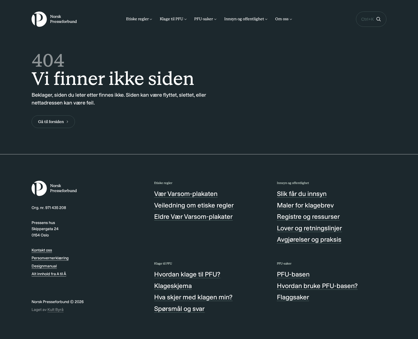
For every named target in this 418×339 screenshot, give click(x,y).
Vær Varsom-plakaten (185, 194)
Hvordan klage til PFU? (187, 274)
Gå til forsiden (51, 121)
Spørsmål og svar (179, 309)
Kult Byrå (55, 309)
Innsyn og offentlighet (244, 19)
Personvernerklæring (50, 258)
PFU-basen (293, 274)
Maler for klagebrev (305, 205)
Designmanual (44, 266)
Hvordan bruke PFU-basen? (317, 286)
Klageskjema (173, 286)
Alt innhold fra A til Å (49, 274)
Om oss (281, 19)
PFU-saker (203, 19)
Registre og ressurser (308, 217)
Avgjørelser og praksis (309, 239)
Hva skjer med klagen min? (193, 297)
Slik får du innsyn (302, 194)
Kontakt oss (42, 250)
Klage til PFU (171, 19)
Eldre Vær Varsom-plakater (193, 217)
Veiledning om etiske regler (194, 205)
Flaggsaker (293, 297)
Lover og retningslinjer (309, 228)
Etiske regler (137, 19)
